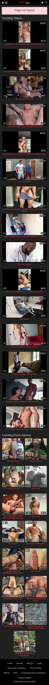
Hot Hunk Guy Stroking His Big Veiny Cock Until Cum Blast (24, 210)
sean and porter (24, 181)
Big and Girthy (36, 461)
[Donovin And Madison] (24, 87)
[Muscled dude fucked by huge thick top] (24, 114)
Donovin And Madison (24, 99)
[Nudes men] (13, 531)
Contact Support (24, 678)
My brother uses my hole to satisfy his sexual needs (24, 154)
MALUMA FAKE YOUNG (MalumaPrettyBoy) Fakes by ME (13, 518)
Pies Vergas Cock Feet (13, 599)
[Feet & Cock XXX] (13, 476)
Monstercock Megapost (35, 543)
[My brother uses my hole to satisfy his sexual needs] (24, 142)
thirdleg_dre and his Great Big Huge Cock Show (24, 44)
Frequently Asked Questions (33, 673)
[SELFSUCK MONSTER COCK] (36, 586)
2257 (15, 673)
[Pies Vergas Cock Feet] (13, 586)
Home (9, 663)
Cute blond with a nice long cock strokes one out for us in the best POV (24, 72)
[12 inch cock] (36, 559)
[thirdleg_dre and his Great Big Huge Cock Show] (24, 32)
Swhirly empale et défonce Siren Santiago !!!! (24, 402)
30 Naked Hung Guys (13, 626)
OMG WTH (36, 489)
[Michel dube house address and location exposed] (36, 614)
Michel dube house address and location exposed (35, 628)
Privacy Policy (36, 668)
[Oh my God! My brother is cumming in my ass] (24, 279)
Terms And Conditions (16, 668)
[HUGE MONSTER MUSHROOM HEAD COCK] (13, 559)
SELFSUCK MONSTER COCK (36, 600)
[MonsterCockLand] (24, 2)
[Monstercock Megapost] (36, 531)
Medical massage (24, 264)
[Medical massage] (24, 252)
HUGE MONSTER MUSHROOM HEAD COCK (13, 572)
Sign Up (29, 663)
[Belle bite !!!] (24, 307)
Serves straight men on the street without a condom (24, 236)
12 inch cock (36, 571)
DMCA (7, 673)
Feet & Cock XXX (13, 489)
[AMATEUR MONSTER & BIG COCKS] (24, 641)
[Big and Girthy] (36, 449)
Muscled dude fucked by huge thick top (24, 127)
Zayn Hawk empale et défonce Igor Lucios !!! (24, 429)
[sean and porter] (24, 169)
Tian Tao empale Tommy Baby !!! (24, 347)
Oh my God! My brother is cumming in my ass (24, 292)
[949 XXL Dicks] (13, 449)
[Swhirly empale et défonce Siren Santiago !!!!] (24, 389)
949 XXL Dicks (13, 461)
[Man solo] (36, 504)
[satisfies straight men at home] (24, 362)
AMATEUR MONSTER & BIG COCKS (24, 654)
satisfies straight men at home (24, 374)
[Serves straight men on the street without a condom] (24, 224)
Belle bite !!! (24, 319)
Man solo (36, 516)
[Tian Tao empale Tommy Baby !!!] (24, 334)
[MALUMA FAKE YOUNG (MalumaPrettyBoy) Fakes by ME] (13, 504)
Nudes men (13, 543)
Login (39, 663)
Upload (19, 663)
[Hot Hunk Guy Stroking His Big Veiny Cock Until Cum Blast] (24, 197)
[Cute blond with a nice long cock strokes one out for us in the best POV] (24, 59)
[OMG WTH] (36, 476)
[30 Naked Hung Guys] (13, 614)
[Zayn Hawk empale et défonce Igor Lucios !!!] (24, 417)
